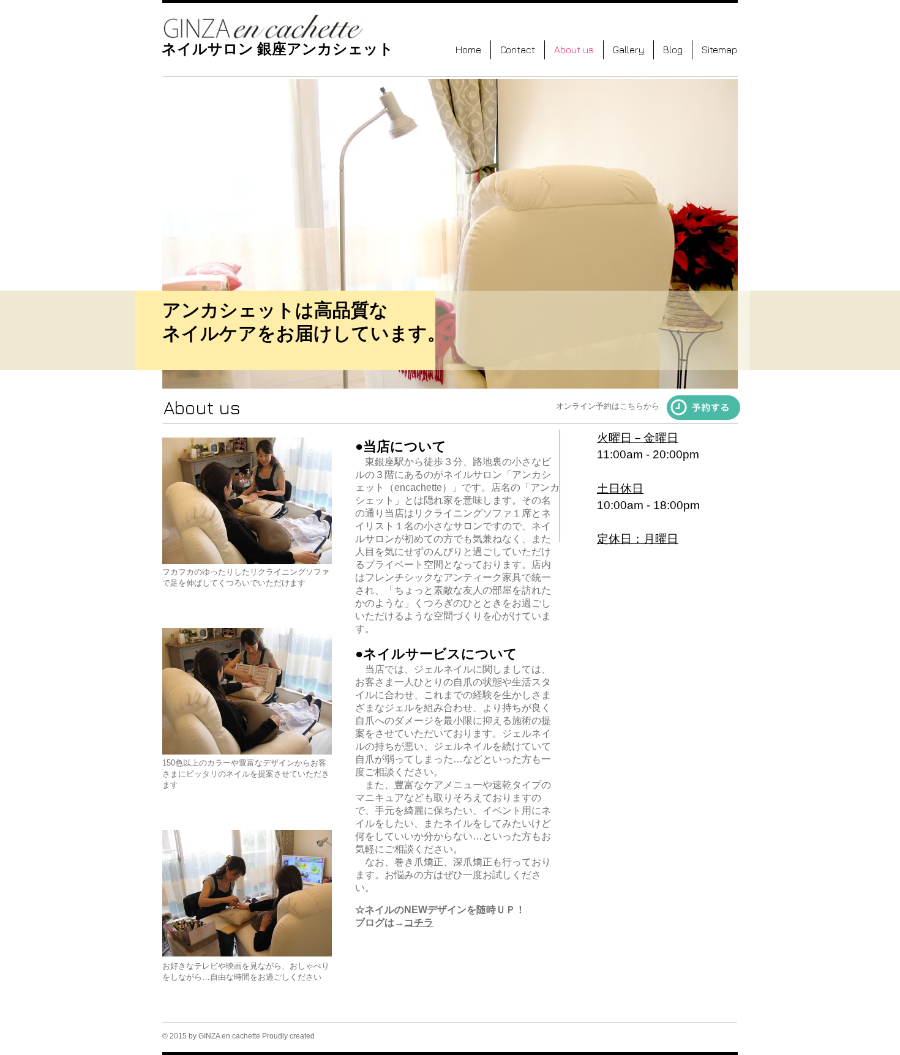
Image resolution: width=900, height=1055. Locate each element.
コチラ (418, 922)
